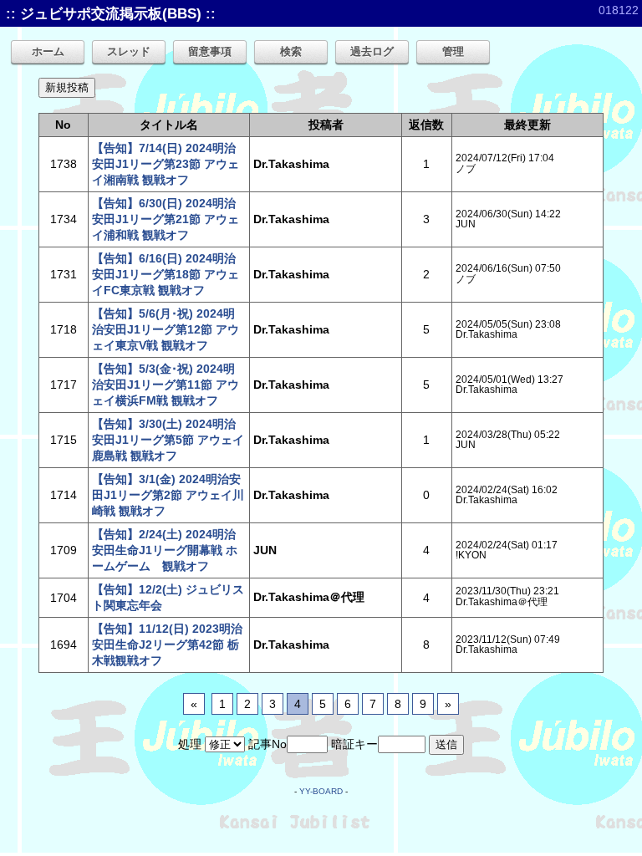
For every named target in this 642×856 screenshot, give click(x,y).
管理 (453, 51)
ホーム (48, 51)
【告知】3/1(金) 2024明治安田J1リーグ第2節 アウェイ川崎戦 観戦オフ (168, 494)
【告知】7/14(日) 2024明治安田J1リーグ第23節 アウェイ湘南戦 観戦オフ (165, 163)
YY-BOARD (321, 791)
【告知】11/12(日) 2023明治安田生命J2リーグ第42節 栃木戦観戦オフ (167, 644)
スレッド (128, 51)
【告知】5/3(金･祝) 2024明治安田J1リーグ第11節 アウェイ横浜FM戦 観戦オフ (165, 384)
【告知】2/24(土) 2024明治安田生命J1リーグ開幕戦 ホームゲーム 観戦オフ (164, 550)
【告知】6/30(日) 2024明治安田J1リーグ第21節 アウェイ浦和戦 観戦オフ (165, 219)
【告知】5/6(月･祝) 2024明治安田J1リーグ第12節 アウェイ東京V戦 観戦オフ (165, 329)
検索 (291, 51)
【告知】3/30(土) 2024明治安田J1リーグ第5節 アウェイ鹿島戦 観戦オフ (168, 439)
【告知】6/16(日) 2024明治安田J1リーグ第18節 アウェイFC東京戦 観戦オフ (165, 274)
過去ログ (372, 51)
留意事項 (210, 51)
